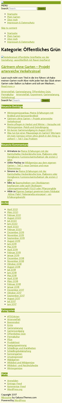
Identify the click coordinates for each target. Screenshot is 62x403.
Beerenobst (13, 322)
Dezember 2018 (15, 258)
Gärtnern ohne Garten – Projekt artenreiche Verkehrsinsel (25, 68)
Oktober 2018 (14, 264)
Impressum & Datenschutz (20, 22)
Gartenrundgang (15, 330)
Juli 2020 (12, 220)
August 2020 (14, 218)
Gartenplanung (23, 91)
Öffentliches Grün (41, 91)
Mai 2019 (12, 246)
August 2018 (13, 266)
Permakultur (7, 94)
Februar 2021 (14, 215)
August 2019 (13, 241)
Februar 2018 (14, 284)
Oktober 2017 (14, 292)
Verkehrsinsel (8, 97)
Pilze (9, 339)
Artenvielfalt (7, 91)
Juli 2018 (11, 269)
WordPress (20, 400)
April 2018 (12, 278)
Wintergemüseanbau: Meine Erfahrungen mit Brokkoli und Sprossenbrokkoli (30, 114)
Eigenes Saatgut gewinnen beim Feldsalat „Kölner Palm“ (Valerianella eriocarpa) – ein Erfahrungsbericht (33, 194)
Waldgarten (13, 359)
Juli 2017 (11, 301)
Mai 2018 (12, 275)
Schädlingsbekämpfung (19, 351)
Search (4, 8)
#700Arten (13, 316)
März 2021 (12, 212)
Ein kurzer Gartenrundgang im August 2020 (29, 130)
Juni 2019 (12, 243)
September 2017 (16, 295)
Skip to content (9, 27)
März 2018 (12, 281)
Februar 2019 (14, 252)
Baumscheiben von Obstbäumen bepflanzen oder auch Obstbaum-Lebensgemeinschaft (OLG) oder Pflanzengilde (31, 185)
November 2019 (15, 235)
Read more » (8, 86)
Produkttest (13, 342)
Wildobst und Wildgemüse (20, 362)
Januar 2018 (13, 287)
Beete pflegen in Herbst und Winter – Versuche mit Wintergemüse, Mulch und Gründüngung (33, 126)
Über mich (12, 19)
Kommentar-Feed (16, 386)
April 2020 (13, 226)
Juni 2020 (12, 223)
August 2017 (13, 298)
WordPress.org (14, 389)
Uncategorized (14, 356)
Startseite (12, 14)
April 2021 (12, 209)
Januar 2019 (13, 255)
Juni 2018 (12, 272)
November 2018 (15, 261)
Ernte (10, 325)
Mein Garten (13, 16)
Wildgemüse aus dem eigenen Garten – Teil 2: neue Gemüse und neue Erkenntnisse (31, 165)
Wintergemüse (14, 368)
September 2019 (16, 238)
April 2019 (12, 249)
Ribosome (6, 397)
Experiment (36, 94)
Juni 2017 (11, 304)
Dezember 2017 (15, 289)
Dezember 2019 (15, 232)
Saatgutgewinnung (16, 345)
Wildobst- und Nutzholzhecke (22, 365)
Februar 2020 (14, 229)
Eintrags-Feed (14, 383)
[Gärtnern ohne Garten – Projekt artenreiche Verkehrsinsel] (31, 58)
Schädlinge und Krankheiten (21, 348)
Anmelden (12, 380)
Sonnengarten (14, 353)
